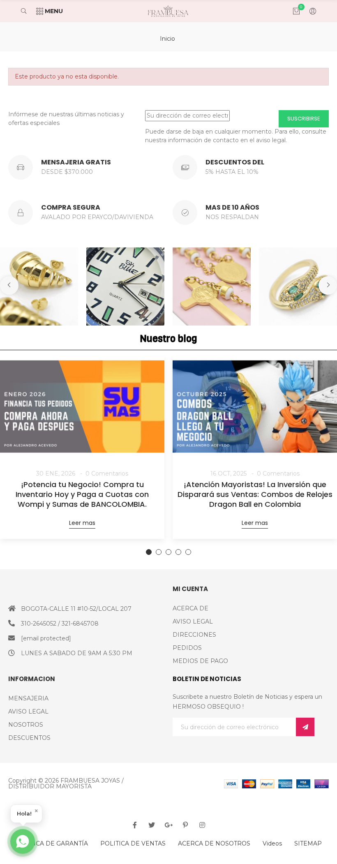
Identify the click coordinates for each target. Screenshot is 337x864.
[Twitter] (151, 825)
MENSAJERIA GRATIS (76, 162)
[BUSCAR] (27, 11)
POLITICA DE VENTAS (133, 843)
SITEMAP (308, 843)
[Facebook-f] (135, 825)
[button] (9, 285)
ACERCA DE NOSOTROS (214, 843)
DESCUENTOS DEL (234, 162)
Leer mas (82, 523)
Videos (272, 843)
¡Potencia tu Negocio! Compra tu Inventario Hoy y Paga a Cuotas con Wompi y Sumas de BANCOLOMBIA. (82, 494)
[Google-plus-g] (168, 825)
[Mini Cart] (292, 11)
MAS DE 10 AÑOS (232, 207)
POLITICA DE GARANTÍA (51, 843)
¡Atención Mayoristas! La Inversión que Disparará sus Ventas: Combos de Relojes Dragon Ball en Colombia (255, 494)
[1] (305, 727)
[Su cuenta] (308, 11)
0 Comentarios (106, 473)
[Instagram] (202, 825)
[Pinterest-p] (185, 825)
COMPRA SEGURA (70, 207)
